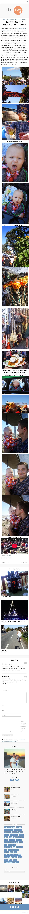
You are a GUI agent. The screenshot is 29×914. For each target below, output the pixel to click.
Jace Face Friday (8, 847)
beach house (7, 832)
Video (24, 19)
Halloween (14, 19)
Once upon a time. (15, 794)
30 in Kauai (18, 827)
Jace (9, 844)
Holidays (16, 842)
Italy (6, 844)
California (14, 832)
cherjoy (10, 555)
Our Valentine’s (5, 650)
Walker (15, 859)
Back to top (24, 912)
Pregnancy (16, 849)
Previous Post (6, 562)
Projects (7, 852)
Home (21, 842)
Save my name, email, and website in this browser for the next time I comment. (23, 726)
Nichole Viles (5, 676)
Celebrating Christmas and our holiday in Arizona (13, 621)
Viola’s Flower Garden (15, 816)
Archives (6, 870)
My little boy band (15, 802)
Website (3, 715)
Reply (25, 676)
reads (11, 852)
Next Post (24, 562)
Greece (6, 839)
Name (3, 705)
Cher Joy (6, 834)
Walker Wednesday (9, 862)
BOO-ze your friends (6, 596)
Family (16, 834)
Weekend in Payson (15, 787)
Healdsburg (19, 839)
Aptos (16, 829)
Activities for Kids (9, 829)
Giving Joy (21, 837)
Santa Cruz (20, 19)
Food (10, 837)
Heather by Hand (8, 842)
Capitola (21, 832)
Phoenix (10, 849)
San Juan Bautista (17, 854)
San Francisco (8, 854)
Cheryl (11, 834)
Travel (6, 859)
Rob (15, 852)
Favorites (21, 834)
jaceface (14, 844)
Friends (15, 837)
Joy (14, 847)
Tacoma (20, 857)
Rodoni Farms (20, 54)
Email (3, 710)
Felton (6, 837)
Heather (4, 663)
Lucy (6, 849)
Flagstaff (13, 809)
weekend (17, 862)
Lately (17, 847)
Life (21, 847)
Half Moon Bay (7, 19)
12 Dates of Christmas (10, 827)
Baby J (20, 829)
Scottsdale (13, 857)
